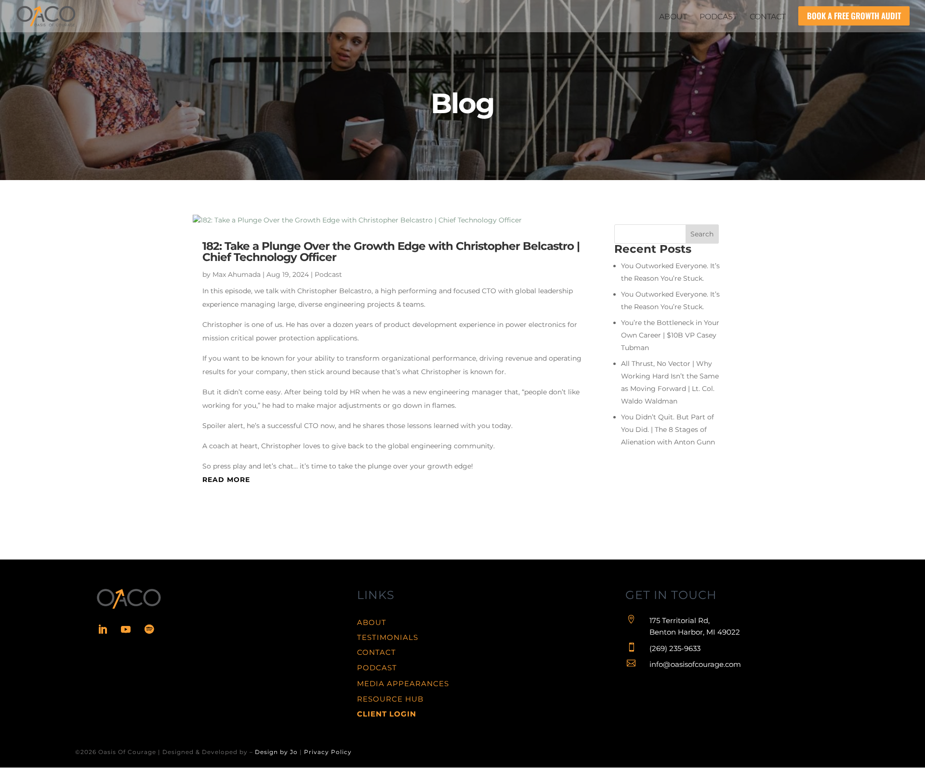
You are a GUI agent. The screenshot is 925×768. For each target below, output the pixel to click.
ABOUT (371, 622)
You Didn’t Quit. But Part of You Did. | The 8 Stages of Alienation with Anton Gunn (668, 429)
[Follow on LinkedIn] (102, 629)
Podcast (328, 274)
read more (226, 479)
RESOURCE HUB (390, 698)
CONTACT (376, 652)
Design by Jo (276, 751)
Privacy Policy (328, 751)
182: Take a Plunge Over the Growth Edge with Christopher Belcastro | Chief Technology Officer (391, 251)
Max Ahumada (236, 274)
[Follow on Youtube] (125, 629)
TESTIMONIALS (387, 637)
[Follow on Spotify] (149, 629)
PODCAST (377, 667)
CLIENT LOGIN (386, 713)
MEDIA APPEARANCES (403, 683)
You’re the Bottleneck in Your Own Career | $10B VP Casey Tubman (670, 335)
